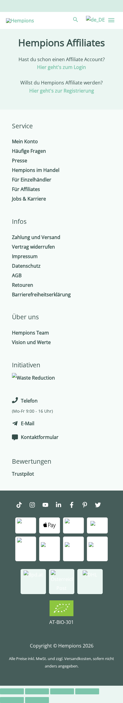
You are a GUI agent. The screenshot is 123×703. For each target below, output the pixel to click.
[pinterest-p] (88, 505)
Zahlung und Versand (36, 237)
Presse (19, 160)
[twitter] (101, 505)
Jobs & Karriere (29, 198)
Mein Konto (25, 141)
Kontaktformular (40, 437)
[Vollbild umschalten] (62, 691)
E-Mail (27, 423)
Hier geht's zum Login (61, 67)
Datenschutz (26, 266)
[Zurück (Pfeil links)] (12, 700)
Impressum (25, 256)
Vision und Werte (31, 342)
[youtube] (48, 505)
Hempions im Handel (35, 170)
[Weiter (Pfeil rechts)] (37, 700)
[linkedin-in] (61, 505)
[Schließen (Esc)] (12, 691)
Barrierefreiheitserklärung (41, 294)
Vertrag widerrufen (33, 246)
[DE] (95, 19)
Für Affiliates (26, 189)
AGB (16, 275)
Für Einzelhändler (31, 179)
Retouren (22, 285)
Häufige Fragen (29, 151)
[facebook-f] (75, 505)
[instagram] (35, 505)
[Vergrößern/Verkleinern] (87, 691)
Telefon (29, 400)
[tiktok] (22, 505)
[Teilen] (37, 691)
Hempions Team (30, 332)
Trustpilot (23, 474)
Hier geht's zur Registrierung (61, 90)
